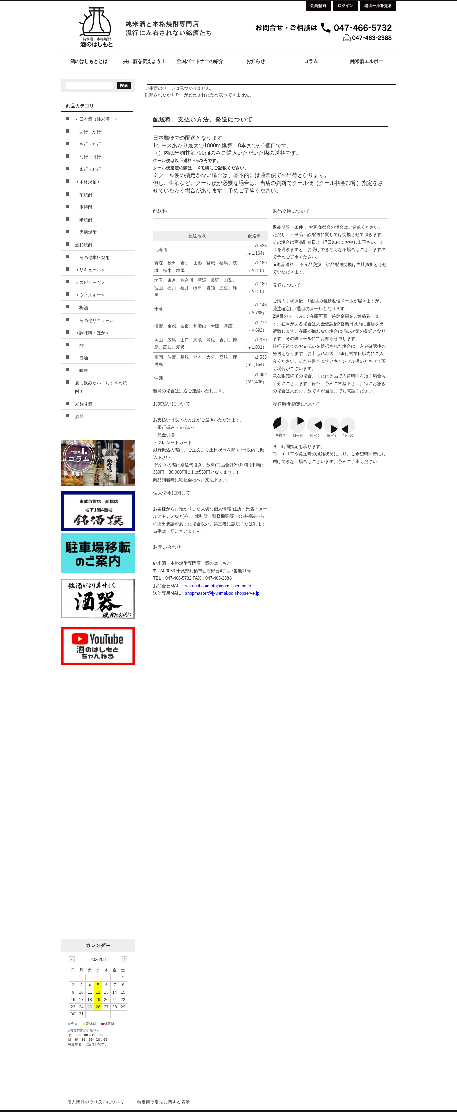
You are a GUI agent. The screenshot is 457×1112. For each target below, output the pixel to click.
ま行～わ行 (88, 169)
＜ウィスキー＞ (90, 294)
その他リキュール (94, 320)
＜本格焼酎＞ (88, 181)
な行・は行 (88, 156)
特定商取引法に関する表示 (163, 1102)
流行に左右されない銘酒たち (169, 32)
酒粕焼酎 (83, 244)
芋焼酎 (83, 194)
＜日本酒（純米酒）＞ (96, 119)
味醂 (81, 370)
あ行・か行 (88, 131)
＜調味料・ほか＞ (92, 332)
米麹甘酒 (83, 404)
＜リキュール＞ (90, 269)
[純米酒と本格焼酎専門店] (95, 49)
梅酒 (81, 307)
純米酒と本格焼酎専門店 (162, 24)
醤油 (81, 357)
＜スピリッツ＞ (90, 282)
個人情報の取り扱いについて (96, 1102)
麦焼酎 (83, 207)
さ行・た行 (88, 144)
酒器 (79, 416)
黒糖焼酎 (86, 232)
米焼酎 (83, 219)
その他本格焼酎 (92, 257)
